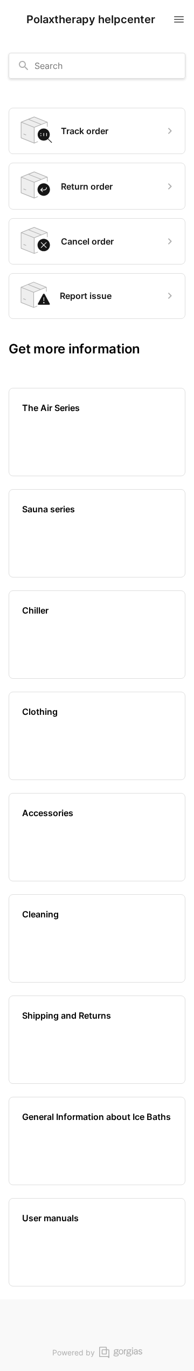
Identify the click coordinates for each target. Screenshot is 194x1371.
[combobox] (97, 66)
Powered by (73, 1352)
